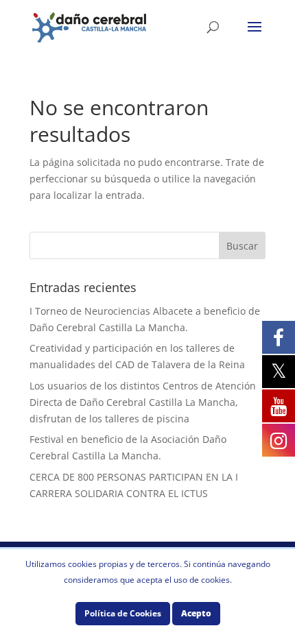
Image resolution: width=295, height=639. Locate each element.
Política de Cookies (122, 613)
